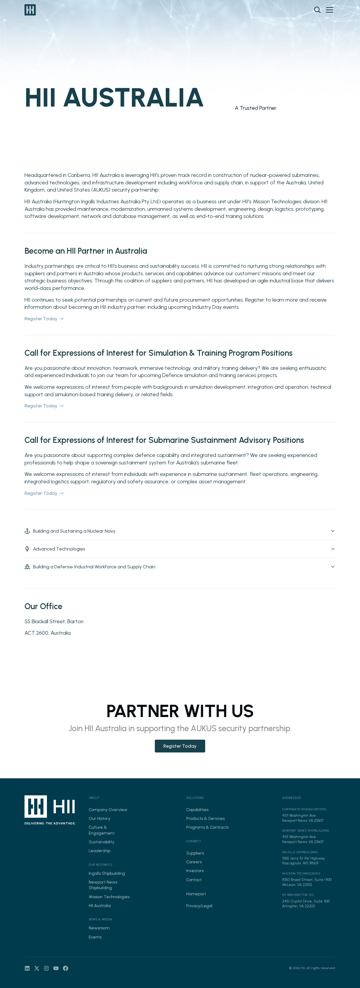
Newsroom (99, 927)
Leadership (99, 850)
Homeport (196, 893)
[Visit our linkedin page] (27, 968)
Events (95, 937)
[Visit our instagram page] (46, 968)
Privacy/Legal (199, 905)
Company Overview (108, 809)
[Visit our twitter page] (36, 968)
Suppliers (195, 853)
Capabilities (197, 809)
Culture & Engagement (102, 830)
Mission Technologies (109, 896)
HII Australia (100, 905)
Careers (194, 861)
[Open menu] (329, 9)
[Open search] (317, 9)
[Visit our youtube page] (56, 968)
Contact (194, 879)
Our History (99, 818)
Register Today (41, 318)
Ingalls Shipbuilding (107, 873)
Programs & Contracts (207, 827)
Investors (195, 870)
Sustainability (101, 841)
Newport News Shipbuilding (103, 885)
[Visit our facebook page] (65, 968)
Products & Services (205, 818)
